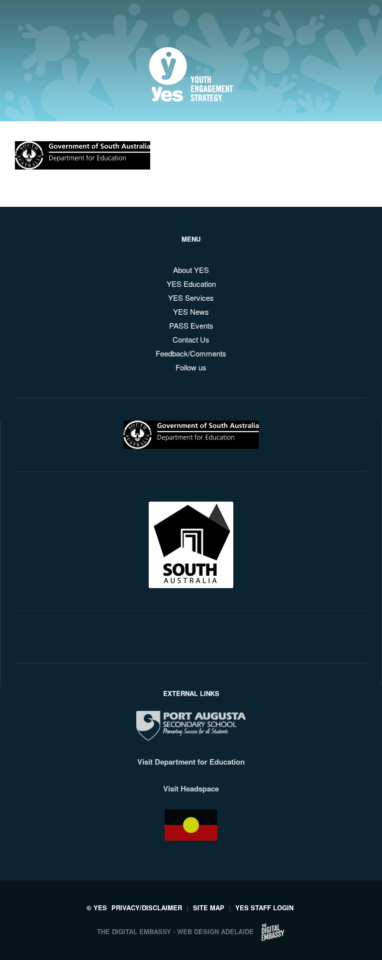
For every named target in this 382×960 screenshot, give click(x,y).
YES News (191, 311)
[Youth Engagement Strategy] (191, 93)
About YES (191, 269)
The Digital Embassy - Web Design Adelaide (175, 931)
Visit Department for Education (191, 761)
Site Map (208, 907)
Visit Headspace (191, 788)
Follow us (191, 367)
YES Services (191, 297)
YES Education (191, 283)
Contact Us (191, 339)
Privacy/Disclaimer (146, 907)
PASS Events (191, 325)
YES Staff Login (264, 907)
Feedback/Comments (191, 353)
